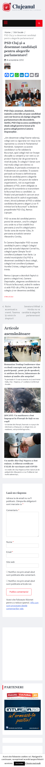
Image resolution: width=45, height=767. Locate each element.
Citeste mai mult (33, 763)
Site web (10, 562)
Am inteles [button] (19, 763)
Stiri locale (8, 297)
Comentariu (12, 510)
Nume (10, 542)
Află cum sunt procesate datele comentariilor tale (22, 605)
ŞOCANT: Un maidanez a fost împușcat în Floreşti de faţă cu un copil (21, 418)
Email (9, 552)
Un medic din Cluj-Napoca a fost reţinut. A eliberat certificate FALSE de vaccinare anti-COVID (21, 463)
